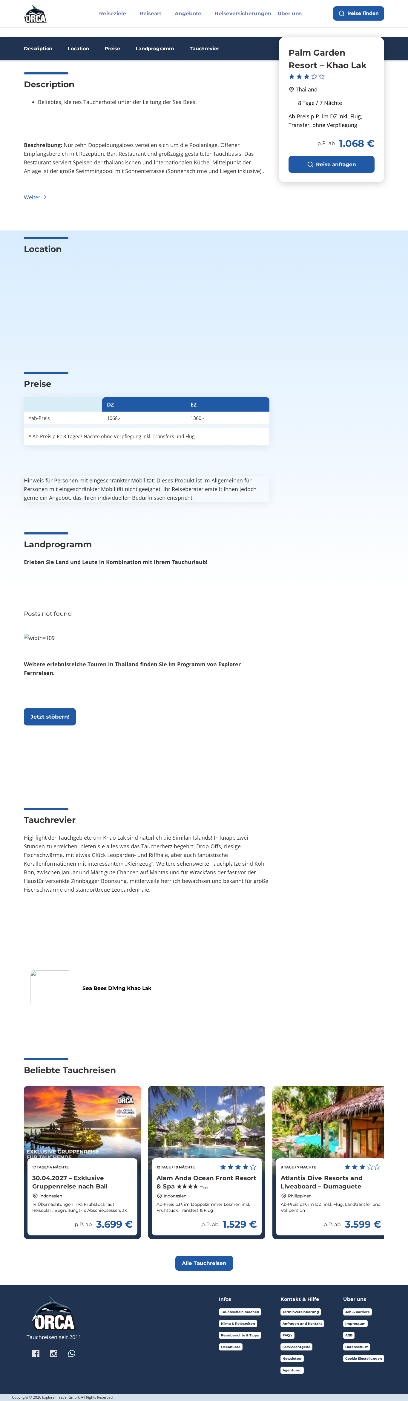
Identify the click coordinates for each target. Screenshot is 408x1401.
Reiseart (150, 13)
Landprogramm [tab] (155, 48)
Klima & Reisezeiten (238, 1323)
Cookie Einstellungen (363, 1358)
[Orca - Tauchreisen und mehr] (35, 12)
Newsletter (292, 1358)
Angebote (188, 13)
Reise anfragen (336, 164)
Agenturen (292, 1370)
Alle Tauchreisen (204, 1263)
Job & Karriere (357, 1312)
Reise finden (363, 13)
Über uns (289, 13)
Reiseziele (112, 13)
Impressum (355, 1323)
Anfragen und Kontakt (302, 1323)
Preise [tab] (112, 48)
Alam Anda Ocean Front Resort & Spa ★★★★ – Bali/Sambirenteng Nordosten (207, 1186)
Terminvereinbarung (301, 1312)
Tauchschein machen (240, 1312)
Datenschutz (356, 1347)
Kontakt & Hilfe (299, 1299)
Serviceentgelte (296, 1347)
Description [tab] (38, 48)
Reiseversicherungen (243, 13)
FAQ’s (287, 1335)
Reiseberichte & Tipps (240, 1335)
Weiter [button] (32, 197)
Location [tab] (78, 48)
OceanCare (230, 1347)
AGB (348, 1335)
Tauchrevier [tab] (204, 48)
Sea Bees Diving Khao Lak (116, 988)
